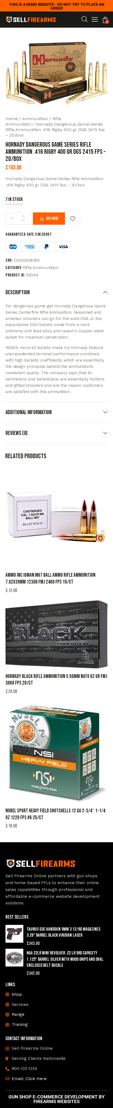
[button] (95, 20)
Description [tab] (17, 292)
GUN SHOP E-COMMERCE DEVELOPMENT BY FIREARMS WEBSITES (57, 1099)
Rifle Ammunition (40, 267)
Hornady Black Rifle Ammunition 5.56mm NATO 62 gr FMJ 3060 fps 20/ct (56, 679)
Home (11, 118)
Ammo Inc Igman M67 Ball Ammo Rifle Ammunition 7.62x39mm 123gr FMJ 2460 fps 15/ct (50, 578)
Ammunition (35, 118)
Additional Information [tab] (28, 412)
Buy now (52, 218)
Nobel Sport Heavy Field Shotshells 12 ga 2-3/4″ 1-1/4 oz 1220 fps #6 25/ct (55, 814)
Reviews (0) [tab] (16, 433)
